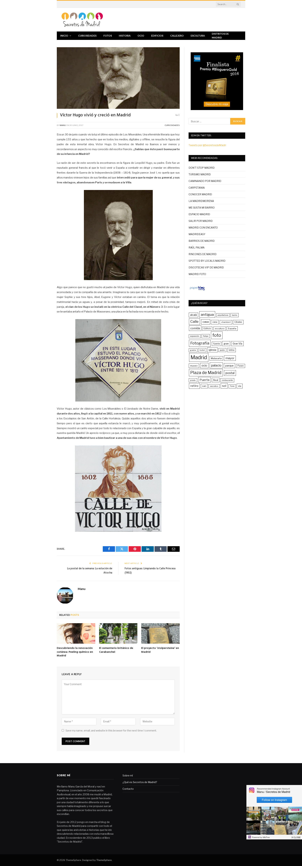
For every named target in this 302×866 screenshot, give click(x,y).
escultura (219, 328)
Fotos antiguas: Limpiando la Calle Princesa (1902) (150, 570)
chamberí (226, 322)
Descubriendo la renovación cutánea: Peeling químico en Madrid (75, 652)
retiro (194, 386)
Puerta (204, 380)
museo (194, 365)
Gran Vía (237, 343)
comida (195, 328)
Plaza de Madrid (205, 372)
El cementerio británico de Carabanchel (116, 650)
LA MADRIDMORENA (201, 200)
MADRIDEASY (197, 234)
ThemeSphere (104, 860)
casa (206, 321)
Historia (125, 35)
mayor (229, 358)
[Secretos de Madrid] (82, 20)
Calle (194, 321)
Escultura (198, 35)
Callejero (177, 35)
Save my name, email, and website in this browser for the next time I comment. (111, 730)
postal (230, 373)
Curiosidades (87, 35)
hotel (202, 350)
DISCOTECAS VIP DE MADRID (206, 267)
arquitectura (223, 315)
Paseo (241, 366)
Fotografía (199, 343)
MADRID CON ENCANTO (203, 227)
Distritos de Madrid (220, 35)
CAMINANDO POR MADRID (205, 180)
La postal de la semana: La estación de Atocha (89, 570)
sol (224, 386)
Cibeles (238, 322)
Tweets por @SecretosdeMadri (207, 145)
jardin (222, 350)
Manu (63, 125)
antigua (207, 314)
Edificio (207, 328)
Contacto (128, 788)
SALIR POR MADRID (201, 220)
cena (214, 322)
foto (216, 335)
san (204, 386)
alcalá (193, 314)
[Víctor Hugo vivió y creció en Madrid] (118, 78)
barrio (234, 315)
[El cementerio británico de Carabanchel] (118, 633)
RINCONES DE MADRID (203, 254)
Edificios (157, 35)
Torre (232, 386)
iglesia (212, 349)
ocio (204, 365)
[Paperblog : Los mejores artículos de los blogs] (197, 290)
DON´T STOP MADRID (202, 167)
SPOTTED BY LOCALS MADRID (207, 260)
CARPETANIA (197, 187)
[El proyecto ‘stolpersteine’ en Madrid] (160, 633)
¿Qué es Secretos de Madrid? (140, 782)
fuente (216, 343)
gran (226, 343)
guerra (193, 350)
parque (229, 365)
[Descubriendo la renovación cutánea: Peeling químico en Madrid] (76, 633)
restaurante (227, 380)
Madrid (198, 357)
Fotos (107, 35)
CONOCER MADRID (200, 194)
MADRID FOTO (197, 274)
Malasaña (216, 358)
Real (215, 380)
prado (193, 380)
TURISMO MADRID (200, 174)
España (232, 328)
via (239, 386)
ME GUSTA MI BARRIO (202, 207)
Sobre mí (128, 775)
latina (231, 350)
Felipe (205, 336)
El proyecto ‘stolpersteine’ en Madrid (160, 650)
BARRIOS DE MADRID (202, 240)
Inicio (64, 35)
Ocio (141, 35)
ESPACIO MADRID (199, 214)
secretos (214, 386)
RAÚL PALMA (196, 247)
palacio (216, 365)
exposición (194, 336)
